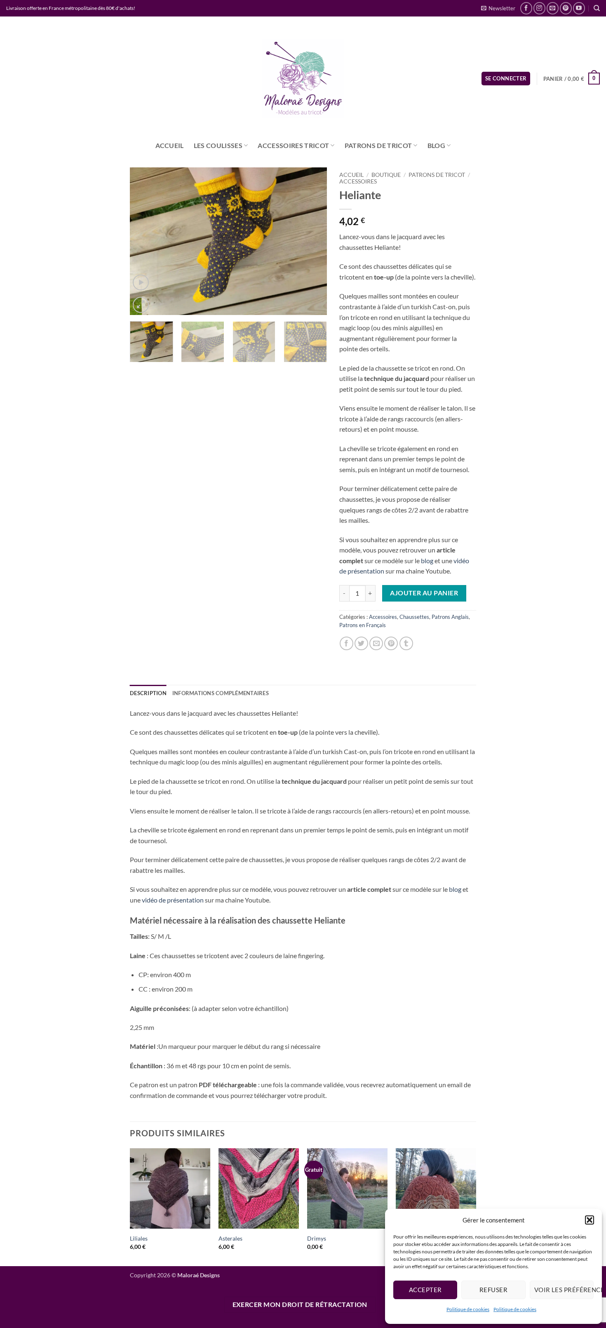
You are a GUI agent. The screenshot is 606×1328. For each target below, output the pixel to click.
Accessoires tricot (293, 145)
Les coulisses (218, 145)
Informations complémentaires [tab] (220, 693)
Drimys (316, 1238)
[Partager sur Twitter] (361, 643)
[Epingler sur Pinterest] (391, 643)
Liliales (139, 1238)
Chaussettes (414, 616)
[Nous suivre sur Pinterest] (566, 8)
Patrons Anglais (450, 616)
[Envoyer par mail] (376, 643)
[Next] (312, 241)
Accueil (169, 145)
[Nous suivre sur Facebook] (526, 8)
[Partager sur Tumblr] (406, 643)
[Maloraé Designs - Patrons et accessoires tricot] (303, 78)
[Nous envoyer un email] (553, 8)
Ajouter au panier (424, 593)
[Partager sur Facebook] (346, 643)
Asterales (230, 1238)
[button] (589, 1220)
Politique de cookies (467, 1309)
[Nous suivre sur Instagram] (539, 8)
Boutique (386, 175)
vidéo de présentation (172, 900)
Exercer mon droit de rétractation (300, 1304)
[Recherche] (597, 8)
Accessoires (358, 181)
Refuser (493, 1289)
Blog (436, 145)
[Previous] (144, 241)
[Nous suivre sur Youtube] (579, 8)
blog (426, 560)
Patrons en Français (362, 625)
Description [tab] (148, 693)
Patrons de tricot (378, 145)
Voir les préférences (564, 1289)
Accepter (425, 1289)
